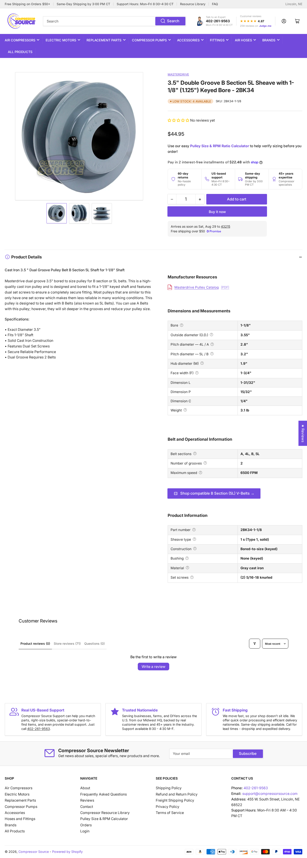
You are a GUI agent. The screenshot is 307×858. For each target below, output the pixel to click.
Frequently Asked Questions (103, 794)
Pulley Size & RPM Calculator (104, 819)
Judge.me (265, 25)
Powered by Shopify (67, 852)
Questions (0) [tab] (94, 643)
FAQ (215, 4)
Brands (268, 40)
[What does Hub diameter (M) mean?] (202, 363)
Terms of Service (170, 813)
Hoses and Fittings (20, 819)
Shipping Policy (169, 788)
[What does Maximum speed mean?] (200, 473)
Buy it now (217, 212)
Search (173, 21)
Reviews (87, 800)
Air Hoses (243, 40)
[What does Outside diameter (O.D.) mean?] (211, 335)
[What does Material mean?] (187, 568)
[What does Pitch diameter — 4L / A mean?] (212, 344)
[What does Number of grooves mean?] (205, 463)
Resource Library (192, 4)
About (85, 788)
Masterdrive (178, 74)
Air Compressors (20, 40)
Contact (86, 807)
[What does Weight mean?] (185, 410)
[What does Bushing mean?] (187, 558)
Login (84, 831)
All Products (20, 52)
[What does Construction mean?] (195, 549)
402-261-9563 (218, 21)
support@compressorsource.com (270, 793)
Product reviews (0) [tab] (35, 643)
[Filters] (254, 644)
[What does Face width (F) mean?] (197, 373)
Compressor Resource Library (105, 813)
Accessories (188, 40)
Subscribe (248, 753)
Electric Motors (61, 40)
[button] (179, 120)
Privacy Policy (167, 807)
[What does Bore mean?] (182, 325)
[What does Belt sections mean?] (195, 453)
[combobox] (114, 21)
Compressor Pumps (149, 40)
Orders (86, 825)
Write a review (153, 666)
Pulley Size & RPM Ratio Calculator (219, 146)
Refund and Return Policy (177, 794)
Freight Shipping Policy (175, 800)
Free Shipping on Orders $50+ (27, 4)
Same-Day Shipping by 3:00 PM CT (83, 4)
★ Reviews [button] (303, 433)
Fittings (217, 40)
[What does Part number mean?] (194, 530)
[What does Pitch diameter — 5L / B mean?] (212, 354)
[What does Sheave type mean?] (194, 539)
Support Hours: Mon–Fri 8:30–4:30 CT (145, 4)
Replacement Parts (104, 40)
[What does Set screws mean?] (192, 577)
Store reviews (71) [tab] (67, 643)
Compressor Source (33, 852)
